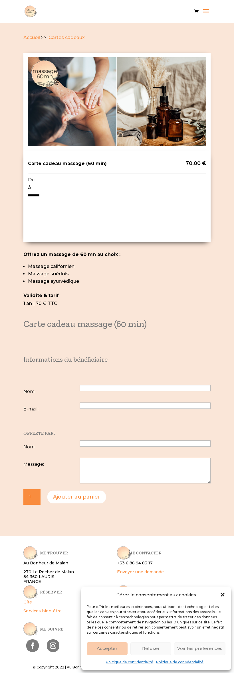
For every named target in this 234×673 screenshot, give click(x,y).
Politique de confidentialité (129, 662)
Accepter (107, 648)
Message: (33, 464)
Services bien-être (42, 610)
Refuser (151, 648)
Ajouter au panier (76, 497)
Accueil (31, 37)
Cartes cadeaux (66, 37)
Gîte (27, 602)
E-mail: (31, 409)
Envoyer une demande (140, 571)
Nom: (29, 391)
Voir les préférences (199, 648)
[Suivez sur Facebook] (32, 645)
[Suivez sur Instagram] (53, 645)
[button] (222, 594)
